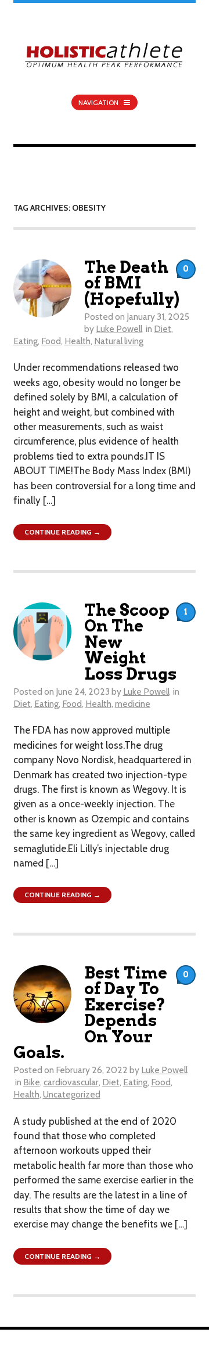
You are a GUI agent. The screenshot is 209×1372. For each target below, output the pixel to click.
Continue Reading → (62, 532)
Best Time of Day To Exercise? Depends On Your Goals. (90, 1012)
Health (77, 340)
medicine (132, 703)
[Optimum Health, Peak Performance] (104, 48)
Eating (25, 340)
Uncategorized (71, 1094)
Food (51, 340)
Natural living (118, 340)
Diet (162, 328)
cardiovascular (71, 1082)
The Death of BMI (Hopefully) (131, 283)
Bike (31, 1082)
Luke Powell (119, 328)
